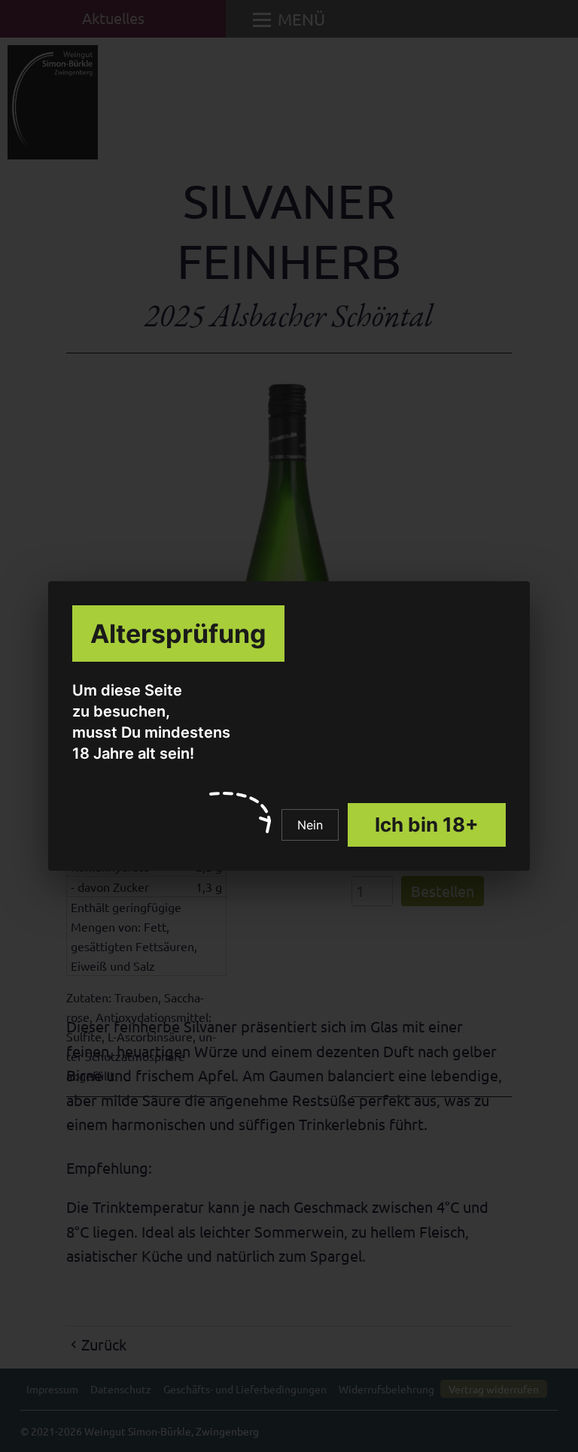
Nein (310, 824)
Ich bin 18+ (427, 824)
